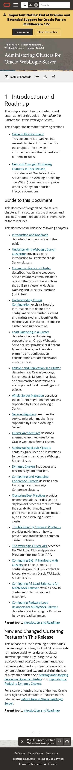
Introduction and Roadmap (30, 235)
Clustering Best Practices (28, 495)
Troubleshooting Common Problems (36, 527)
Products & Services (23, 758)
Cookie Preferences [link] (30, 763)
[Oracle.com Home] (7, 5)
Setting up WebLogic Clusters (31, 448)
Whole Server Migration (28, 395)
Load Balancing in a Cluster (30, 332)
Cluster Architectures (26, 433)
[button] (15, 5)
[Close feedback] (22, 741)
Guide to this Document (28, 134)
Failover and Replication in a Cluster (36, 368)
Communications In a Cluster (31, 268)
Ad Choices (50, 763)
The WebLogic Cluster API (30, 546)
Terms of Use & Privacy (51, 758)
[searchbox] (54, 5)
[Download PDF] (45, 76)
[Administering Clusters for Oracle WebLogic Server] (37, 76)
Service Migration (24, 414)
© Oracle (19, 753)
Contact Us (52, 753)
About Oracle (35, 753)
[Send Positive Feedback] (67, 741)
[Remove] (36, 5)
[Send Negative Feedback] (59, 741)
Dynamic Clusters (24, 466)
